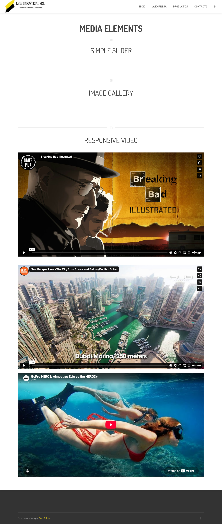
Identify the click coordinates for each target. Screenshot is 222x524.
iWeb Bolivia (44, 518)
